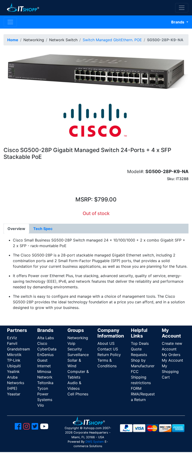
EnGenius (45, 354)
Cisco (42, 343)
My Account (172, 360)
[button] (96, 73)
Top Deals (140, 343)
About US (105, 343)
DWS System (94, 441)
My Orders (171, 354)
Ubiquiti (14, 366)
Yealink (13, 371)
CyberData (46, 349)
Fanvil (12, 343)
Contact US (107, 349)
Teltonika (45, 382)
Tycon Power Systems (44, 394)
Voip (71, 343)
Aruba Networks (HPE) (15, 383)
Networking (77, 337)
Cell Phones (77, 394)
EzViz (12, 337)
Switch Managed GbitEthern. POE (112, 39)
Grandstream (18, 349)
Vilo (40, 405)
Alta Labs (45, 337)
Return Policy (109, 354)
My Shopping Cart (170, 371)
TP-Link (13, 360)
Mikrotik (14, 354)
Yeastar (13, 394)
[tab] (16, 229)
